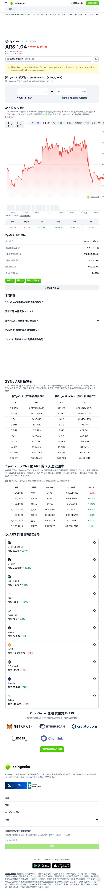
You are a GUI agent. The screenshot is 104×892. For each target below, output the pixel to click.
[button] (52, 287)
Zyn (41, 67)
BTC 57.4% (68, 15)
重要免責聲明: (10, 874)
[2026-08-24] (99, 123)
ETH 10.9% (78, 15)
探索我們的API (25, 216)
